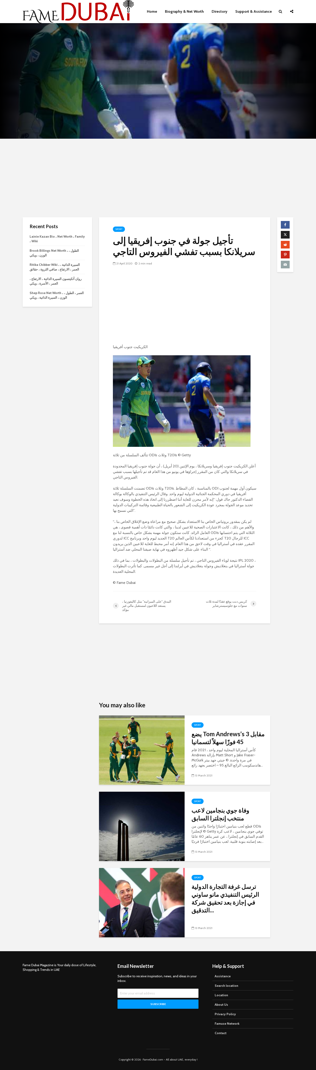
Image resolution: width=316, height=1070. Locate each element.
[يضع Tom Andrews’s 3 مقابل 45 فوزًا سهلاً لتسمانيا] (142, 750)
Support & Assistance (253, 11)
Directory (219, 11)
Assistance (223, 976)
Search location (226, 986)
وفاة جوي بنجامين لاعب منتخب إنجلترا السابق (220, 814)
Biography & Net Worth (184, 11)
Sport (118, 229)
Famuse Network (227, 1023)
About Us (221, 1005)
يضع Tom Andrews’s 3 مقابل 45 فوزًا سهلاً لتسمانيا (228, 737)
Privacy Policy (225, 1014)
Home (152, 11)
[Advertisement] (158, 178)
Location (221, 995)
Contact (220, 1033)
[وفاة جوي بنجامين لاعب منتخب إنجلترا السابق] (142, 826)
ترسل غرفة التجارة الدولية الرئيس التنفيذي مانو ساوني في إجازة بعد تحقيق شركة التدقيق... (225, 898)
